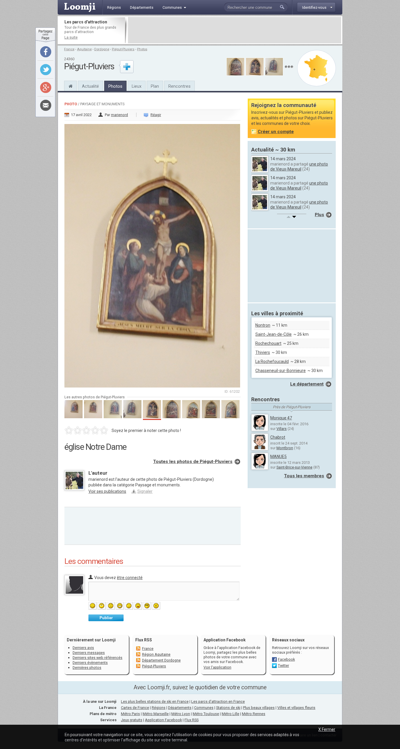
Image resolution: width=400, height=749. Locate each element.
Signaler (145, 491)
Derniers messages (89, 652)
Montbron (284, 448)
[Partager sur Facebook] (45, 51)
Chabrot (277, 437)
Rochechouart (268, 343)
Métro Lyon (180, 714)
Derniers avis (83, 647)
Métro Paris (130, 714)
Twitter (283, 665)
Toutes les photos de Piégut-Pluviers (193, 461)
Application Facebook (163, 720)
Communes (203, 707)
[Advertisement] (234, 30)
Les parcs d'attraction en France (218, 701)
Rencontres (179, 86)
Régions (158, 707)
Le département (307, 384)
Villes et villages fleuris (296, 707)
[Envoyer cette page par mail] (45, 105)
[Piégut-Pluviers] (70, 85)
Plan (155, 86)
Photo (70, 104)
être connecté (130, 577)
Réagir (156, 115)
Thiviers (262, 352)
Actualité (90, 86)
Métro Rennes (253, 714)
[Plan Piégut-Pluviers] (316, 68)
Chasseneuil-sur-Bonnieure (280, 370)
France (69, 49)
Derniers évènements (90, 662)
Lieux (136, 86)
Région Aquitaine (156, 654)
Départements (180, 707)
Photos (142, 49)
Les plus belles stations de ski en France (155, 701)
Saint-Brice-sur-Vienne (294, 467)
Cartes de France (135, 707)
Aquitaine (84, 49)
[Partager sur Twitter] (45, 69)
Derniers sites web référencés (97, 657)
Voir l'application (217, 667)
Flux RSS (143, 640)
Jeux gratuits (131, 720)
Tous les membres (304, 475)
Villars (281, 428)
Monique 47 (281, 418)
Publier (106, 618)
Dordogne (101, 49)
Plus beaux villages (259, 707)
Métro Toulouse (206, 714)
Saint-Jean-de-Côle (273, 334)
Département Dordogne (161, 660)
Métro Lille (230, 714)
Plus (319, 214)
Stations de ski (228, 707)
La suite (71, 37)
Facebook (286, 659)
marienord (119, 115)
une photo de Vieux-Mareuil (299, 166)
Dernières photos (87, 667)
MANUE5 (278, 456)
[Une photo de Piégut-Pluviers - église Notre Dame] (152, 254)
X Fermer (326, 729)
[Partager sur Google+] (45, 87)
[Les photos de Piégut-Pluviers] (289, 67)
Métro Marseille (156, 714)
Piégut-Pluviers (123, 49)
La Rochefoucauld (272, 361)
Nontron (262, 325)
